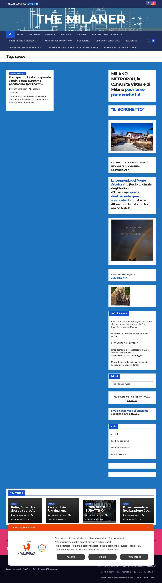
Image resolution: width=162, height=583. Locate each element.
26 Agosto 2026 (21, 515)
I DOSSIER (66, 34)
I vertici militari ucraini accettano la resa (73, 47)
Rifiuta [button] (102, 557)
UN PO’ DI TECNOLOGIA (108, 41)
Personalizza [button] (134, 557)
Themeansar (52, 569)
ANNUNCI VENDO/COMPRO (58, 41)
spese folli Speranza (17, 73)
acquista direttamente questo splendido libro (126, 196)
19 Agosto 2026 (96, 515)
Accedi (114, 434)
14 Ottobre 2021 (19, 89)
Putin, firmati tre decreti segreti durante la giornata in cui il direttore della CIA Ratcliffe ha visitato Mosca (131, 324)
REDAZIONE (131, 41)
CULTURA (82, 34)
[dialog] (81, 545)
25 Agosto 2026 (58, 515)
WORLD (14, 504)
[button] (149, 41)
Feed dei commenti (120, 447)
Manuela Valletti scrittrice (120, 47)
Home (20, 34)
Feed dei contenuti (120, 441)
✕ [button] (148, 527)
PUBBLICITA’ (83, 41)
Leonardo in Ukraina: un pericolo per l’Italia (62, 510)
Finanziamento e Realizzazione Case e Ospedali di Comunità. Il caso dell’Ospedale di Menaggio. (130, 353)
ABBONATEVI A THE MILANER (107, 34)
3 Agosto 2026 (132, 515)
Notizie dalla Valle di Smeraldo (130, 410)
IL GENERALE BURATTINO (124, 343)
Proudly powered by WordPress (19, 569)
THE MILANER (81, 19)
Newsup (41, 569)
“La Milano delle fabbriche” (25, 47)
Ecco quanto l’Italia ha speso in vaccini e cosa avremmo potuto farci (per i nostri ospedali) (30, 82)
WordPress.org (118, 454)
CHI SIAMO (34, 34)
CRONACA (50, 34)
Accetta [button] (71, 557)
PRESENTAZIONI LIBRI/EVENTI (24, 41)
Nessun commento (20, 519)
